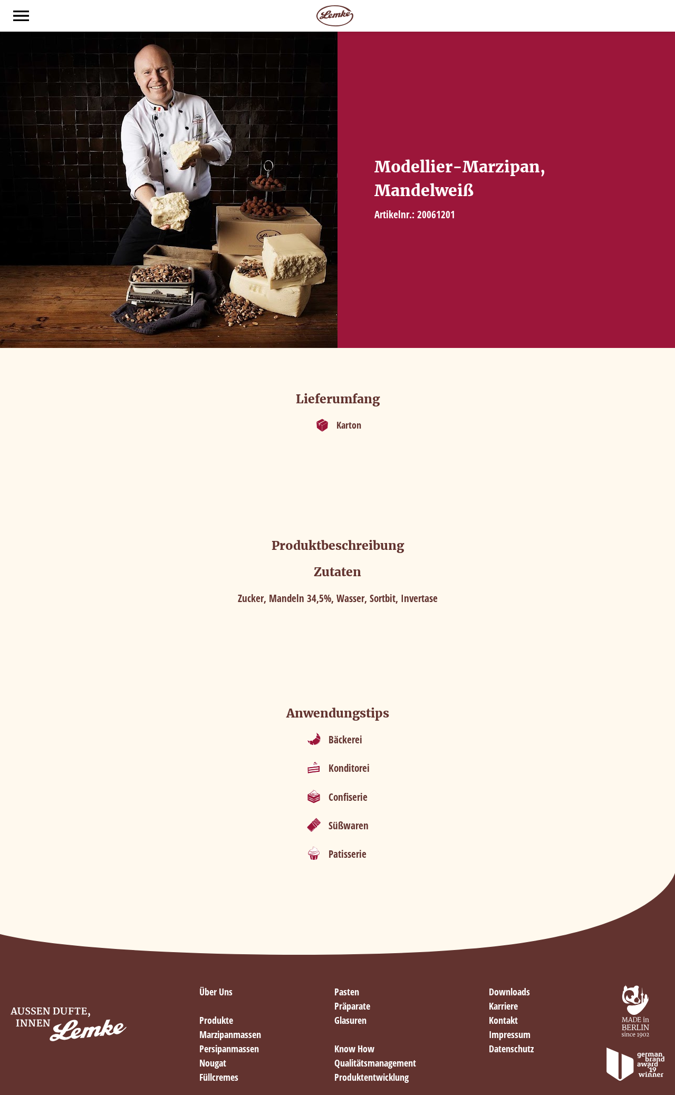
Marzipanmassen (230, 1034)
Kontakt (503, 1020)
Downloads (509, 991)
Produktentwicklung (371, 1077)
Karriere (503, 1006)
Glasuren (350, 1020)
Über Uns (216, 991)
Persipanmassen (229, 1048)
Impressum (510, 1034)
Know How (354, 1048)
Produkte (216, 1020)
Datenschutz (511, 1048)
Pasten (346, 991)
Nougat (212, 1063)
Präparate (352, 1006)
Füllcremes (218, 1077)
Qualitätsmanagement (375, 1063)
